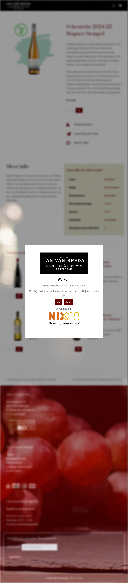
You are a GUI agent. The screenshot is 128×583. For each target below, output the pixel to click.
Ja (58, 302)
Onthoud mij (66, 308)
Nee (68, 302)
